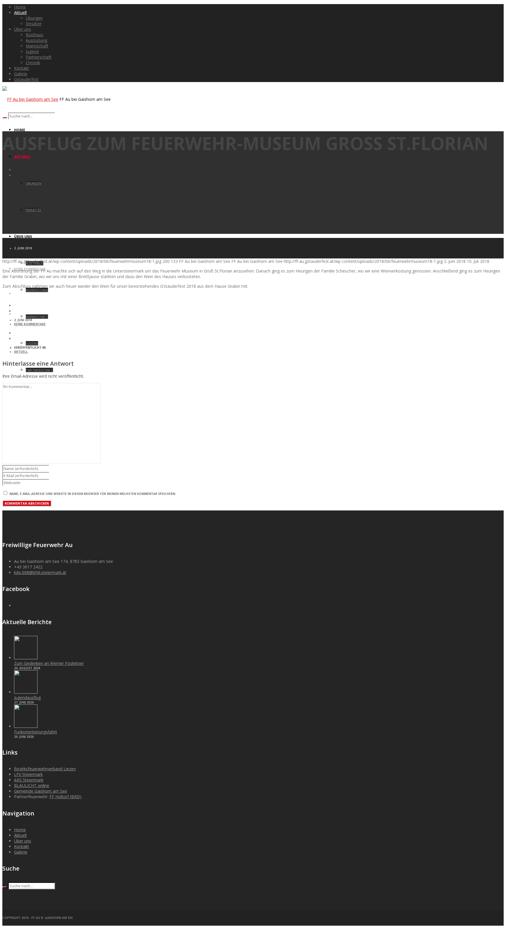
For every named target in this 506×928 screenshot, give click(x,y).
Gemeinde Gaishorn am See (40, 791)
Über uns (22, 841)
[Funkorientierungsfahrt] (25, 726)
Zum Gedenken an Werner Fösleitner (49, 663)
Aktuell (21, 352)
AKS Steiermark (28, 780)
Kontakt (21, 846)
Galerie (20, 852)
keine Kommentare (30, 324)
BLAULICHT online (31, 785)
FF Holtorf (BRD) (65, 796)
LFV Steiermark (28, 774)
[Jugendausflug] (25, 692)
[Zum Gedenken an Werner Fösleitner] (25, 657)
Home (20, 829)
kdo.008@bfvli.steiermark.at (40, 572)
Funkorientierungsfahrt (35, 732)
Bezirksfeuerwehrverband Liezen (45, 769)
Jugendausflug (27, 697)
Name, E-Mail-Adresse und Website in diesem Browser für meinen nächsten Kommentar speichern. (92, 494)
